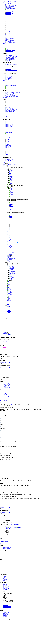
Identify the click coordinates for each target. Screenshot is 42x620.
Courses (4, 330)
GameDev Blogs (5, 587)
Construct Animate (15, 185)
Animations (11, 138)
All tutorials (9, 60)
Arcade (6, 305)
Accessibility (5, 615)
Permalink (6, 535)
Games (9, 141)
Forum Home (10, 101)
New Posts (9, 117)
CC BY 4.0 (13, 404)
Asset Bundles (10, 159)
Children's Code (5, 614)
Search (13, 258)
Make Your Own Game (7, 553)
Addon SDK (10, 51)
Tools (8, 147)
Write (13, 259)
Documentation (5, 555)
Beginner (4, 347)
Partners (4, 565)
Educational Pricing (10, 94)
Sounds (11, 143)
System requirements (13, 49)
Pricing (4, 554)
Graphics (9, 142)
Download (11, 75)
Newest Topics (11, 102)
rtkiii (5, 529)
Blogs (6, 318)
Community (5, 97)
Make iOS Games (17, 227)
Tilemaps (9, 146)
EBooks (9, 139)
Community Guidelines (7, 589)
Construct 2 (12, 242)
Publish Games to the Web (19, 225)
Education (4, 80)
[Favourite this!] (7, 343)
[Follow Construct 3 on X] (8, 123)
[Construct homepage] (9, 1)
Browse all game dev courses (12, 64)
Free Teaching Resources (7, 563)
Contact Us (5, 580)
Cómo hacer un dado (6, 396)
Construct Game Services (17, 199)
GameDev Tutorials (6, 586)
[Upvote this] (3, 339)
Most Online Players (11, 110)
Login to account (11, 325)
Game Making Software (7, 547)
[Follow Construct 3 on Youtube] (9, 122)
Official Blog (12, 116)
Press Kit (4, 578)
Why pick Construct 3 (12, 85)
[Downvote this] (12, 339)
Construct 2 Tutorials (6, 327)
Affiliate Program (6, 572)
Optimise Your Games (18, 228)
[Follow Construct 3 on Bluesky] (9, 124)
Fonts (8, 140)
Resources (4, 43)
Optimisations (12, 59)
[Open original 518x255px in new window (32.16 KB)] (14, 476)
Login (7, 162)
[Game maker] (9, 164)
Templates (10, 144)
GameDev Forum (6, 585)
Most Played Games (13, 109)
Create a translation (3, 400)
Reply (6, 536)
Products (4, 2)
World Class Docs (11, 93)
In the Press (5, 579)
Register (4, 162)
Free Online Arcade (6, 588)
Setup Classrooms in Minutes (14, 92)
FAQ (8, 88)
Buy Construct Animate (11, 133)
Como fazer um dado (6, 392)
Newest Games (10, 108)
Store (3, 127)
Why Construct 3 (6, 561)
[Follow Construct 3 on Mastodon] (9, 126)
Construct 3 (15, 167)
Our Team (4, 577)
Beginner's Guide (10, 55)
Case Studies (5, 557)
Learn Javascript (5, 564)
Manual (9, 48)
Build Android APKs (12, 57)
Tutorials (8, 71)
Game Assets (5, 584)
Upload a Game (11, 111)
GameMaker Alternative (7, 552)
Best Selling (10, 152)
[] (5, 526)
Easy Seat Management (7, 562)
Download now (5, 362)
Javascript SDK (10, 78)
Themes (9, 145)
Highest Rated (10, 153)
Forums (6, 296)
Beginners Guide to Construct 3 (19, 224)
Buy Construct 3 (10, 132)
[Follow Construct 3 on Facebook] (9, 125)
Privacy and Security (12, 87)
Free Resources (12, 86)
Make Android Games (18, 226)
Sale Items (9, 160)
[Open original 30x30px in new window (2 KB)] (0, 418)
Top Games (10, 107)
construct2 (4, 349)
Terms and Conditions (6, 612)
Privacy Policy (5, 613)
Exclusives (9, 154)
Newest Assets (11, 151)
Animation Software (6, 548)
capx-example (5, 348)
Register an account (16, 524)
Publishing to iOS (11, 58)
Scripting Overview (11, 50)
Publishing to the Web (14, 56)
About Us (4, 576)
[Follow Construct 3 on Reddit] (8, 121)
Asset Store (7, 285)
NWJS (10, 76)
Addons (9, 137)
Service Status (5, 616)
